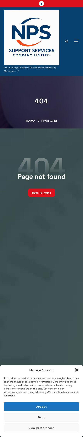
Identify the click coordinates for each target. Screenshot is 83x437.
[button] (77, 370)
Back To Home (41, 192)
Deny (41, 417)
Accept (41, 406)
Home (31, 121)
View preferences (41, 428)
